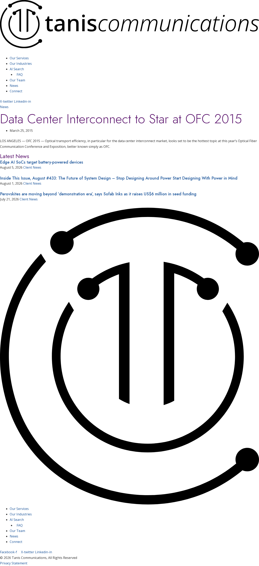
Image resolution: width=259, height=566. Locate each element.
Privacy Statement (13, 563)
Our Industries (21, 63)
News (14, 85)
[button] (129, 52)
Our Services (19, 58)
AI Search (17, 69)
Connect (16, 91)
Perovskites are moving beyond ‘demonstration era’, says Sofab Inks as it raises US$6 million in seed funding (98, 194)
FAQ (20, 74)
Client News (32, 167)
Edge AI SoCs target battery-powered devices (41, 162)
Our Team (17, 80)
